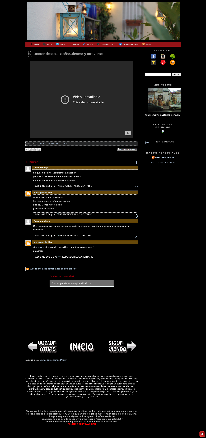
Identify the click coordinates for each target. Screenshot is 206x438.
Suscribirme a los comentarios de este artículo (53, 268)
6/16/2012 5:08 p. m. (46, 214)
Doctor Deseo (49, 143)
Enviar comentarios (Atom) (53, 360)
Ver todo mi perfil (163, 162)
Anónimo (39, 247)
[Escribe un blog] (30, 149)
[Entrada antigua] (122, 346)
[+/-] (147, 142)
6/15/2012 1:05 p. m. (46, 186)
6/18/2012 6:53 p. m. (46, 235)
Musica (65, 143)
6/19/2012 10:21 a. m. (46, 257)
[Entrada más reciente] (41, 346)
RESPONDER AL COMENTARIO (75, 186)
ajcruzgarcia (40, 192)
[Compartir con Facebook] (36, 149)
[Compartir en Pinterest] (39, 149)
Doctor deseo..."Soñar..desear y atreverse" (68, 54)
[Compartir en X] (33, 149)
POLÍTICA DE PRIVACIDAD (81, 424)
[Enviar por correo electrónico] (26, 149)
